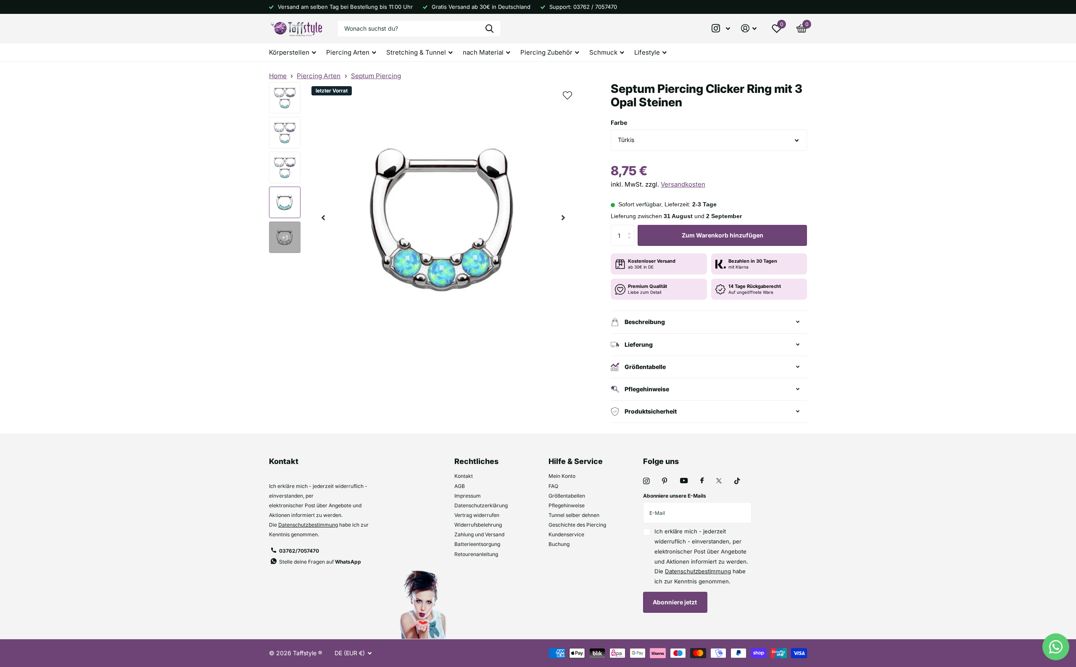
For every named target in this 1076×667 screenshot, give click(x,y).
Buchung (559, 544)
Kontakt (463, 476)
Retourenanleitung (476, 554)
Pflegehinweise (567, 505)
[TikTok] (737, 481)
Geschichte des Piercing (577, 525)
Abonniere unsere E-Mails (674, 496)
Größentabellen (567, 496)
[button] (323, 218)
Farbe (619, 122)
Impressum (467, 496)
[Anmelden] (749, 28)
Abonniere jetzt (675, 602)
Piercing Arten (318, 76)
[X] (719, 480)
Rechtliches (476, 461)
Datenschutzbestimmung (308, 525)
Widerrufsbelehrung (478, 525)
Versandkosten (683, 184)
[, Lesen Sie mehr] (721, 28)
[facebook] (702, 481)
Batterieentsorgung (477, 544)
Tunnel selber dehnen (574, 515)
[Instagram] (646, 481)
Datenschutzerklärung (481, 505)
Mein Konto (562, 476)
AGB (459, 486)
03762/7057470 (299, 551)
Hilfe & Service (576, 461)
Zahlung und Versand (479, 534)
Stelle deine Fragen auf (320, 562)
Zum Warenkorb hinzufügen (722, 235)
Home (278, 76)
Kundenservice (566, 534)
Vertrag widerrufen (476, 515)
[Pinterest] (664, 481)
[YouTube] (684, 481)
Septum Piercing (376, 76)
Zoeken (489, 28)
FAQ (553, 486)
